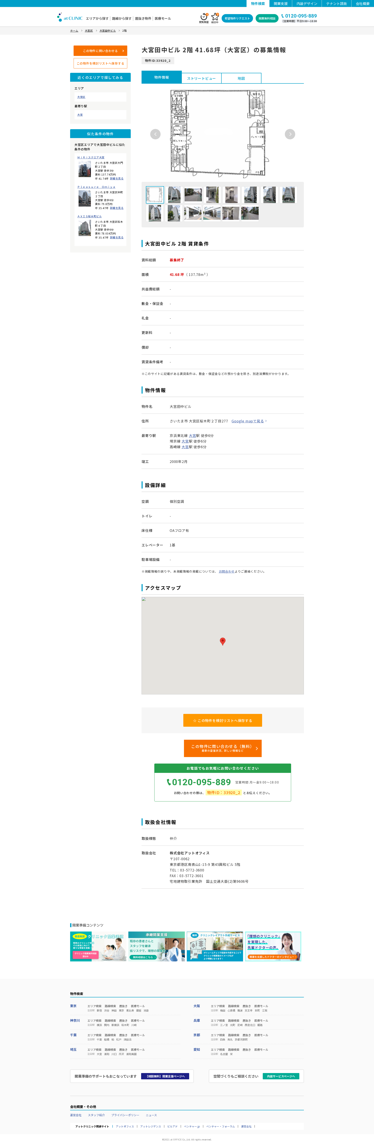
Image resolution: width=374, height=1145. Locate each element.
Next (290, 134)
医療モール (163, 18)
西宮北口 (250, 1025)
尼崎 (240, 1025)
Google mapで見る (248, 420)
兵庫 (196, 1020)
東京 (73, 1005)
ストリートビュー (201, 78)
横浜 (99, 1025)
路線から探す (122, 18)
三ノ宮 (224, 1025)
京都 (196, 1034)
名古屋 (224, 1054)
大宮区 (81, 97)
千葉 (73, 1034)
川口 (114, 1054)
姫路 (260, 1025)
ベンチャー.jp (192, 1126)
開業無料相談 (267, 18)
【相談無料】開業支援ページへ (165, 1076)
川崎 (134, 1025)
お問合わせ (227, 571)
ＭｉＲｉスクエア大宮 (91, 157)
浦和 (106, 1054)
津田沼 (127, 1039)
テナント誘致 (336, 3)
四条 (222, 1039)
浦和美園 (131, 1054)
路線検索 (110, 1006)
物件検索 (258, 3)
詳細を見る (117, 178)
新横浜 (115, 1025)
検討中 (214, 18)
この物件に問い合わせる (100, 51)
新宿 (99, 1010)
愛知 (196, 1049)
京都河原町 (241, 1039)
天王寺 (249, 1010)
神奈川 (75, 1020)
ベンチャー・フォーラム (220, 1126)
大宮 (80, 114)
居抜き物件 (143, 18)
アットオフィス (125, 1126)
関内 (106, 1025)
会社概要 (363, 3)
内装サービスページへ (281, 1076)
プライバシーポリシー (125, 1115)
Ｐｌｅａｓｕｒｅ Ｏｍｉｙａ (96, 187)
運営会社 (75, 1115)
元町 (232, 1025)
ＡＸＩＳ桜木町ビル (89, 216)
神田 (114, 1010)
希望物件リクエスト (237, 18)
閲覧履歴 (204, 18)
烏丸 (230, 1039)
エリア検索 (94, 1006)
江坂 (264, 1010)
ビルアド (172, 1126)
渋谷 (106, 1010)
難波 (240, 1010)
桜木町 (125, 1025)
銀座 (138, 1010)
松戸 (118, 1039)
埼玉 (73, 1049)
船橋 (106, 1039)
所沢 (121, 1054)
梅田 (222, 1010)
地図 (241, 78)
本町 (257, 1010)
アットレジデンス (150, 1126)
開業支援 (281, 3)
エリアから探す (97, 18)
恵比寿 (130, 1010)
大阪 (196, 1005)
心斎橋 (231, 1010)
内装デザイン (307, 3)
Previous (155, 134)
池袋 (146, 1010)
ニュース (151, 1115)
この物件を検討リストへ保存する (100, 63)
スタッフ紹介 (96, 1115)
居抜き (123, 1006)
